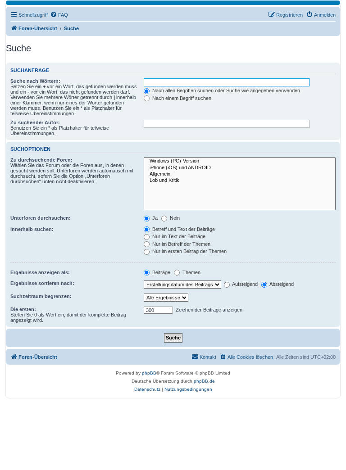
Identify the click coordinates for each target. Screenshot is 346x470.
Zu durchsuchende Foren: (41, 160)
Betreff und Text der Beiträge (183, 229)
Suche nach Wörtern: (35, 81)
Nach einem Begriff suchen (181, 98)
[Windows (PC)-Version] (240, 161)
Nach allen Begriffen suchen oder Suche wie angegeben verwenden (225, 90)
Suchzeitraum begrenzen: (41, 296)
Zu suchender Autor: (35, 122)
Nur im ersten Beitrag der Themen (189, 251)
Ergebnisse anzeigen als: (40, 272)
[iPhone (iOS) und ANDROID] (240, 168)
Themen (190, 272)
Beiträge (160, 272)
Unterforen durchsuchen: (40, 218)
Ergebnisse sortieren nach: (42, 283)
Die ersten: (23, 309)
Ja (154, 218)
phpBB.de (204, 381)
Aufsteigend (244, 284)
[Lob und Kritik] (240, 180)
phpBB (149, 373)
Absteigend (281, 284)
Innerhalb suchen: (32, 229)
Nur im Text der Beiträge (178, 236)
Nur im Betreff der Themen (180, 244)
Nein (174, 218)
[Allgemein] (240, 174)
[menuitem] (59, 14)
